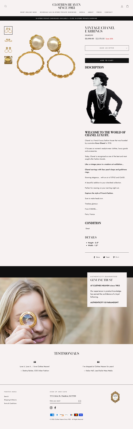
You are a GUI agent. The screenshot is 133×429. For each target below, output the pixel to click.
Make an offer (107, 48)
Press (99, 12)
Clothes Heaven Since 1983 (66, 6)
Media (82, 12)
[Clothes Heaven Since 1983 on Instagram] (51, 407)
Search (6, 396)
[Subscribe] (79, 401)
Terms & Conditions (10, 403)
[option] (66, 18)
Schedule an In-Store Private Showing (58, 12)
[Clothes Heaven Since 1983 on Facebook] (55, 407)
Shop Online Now (28, 12)
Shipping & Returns (10, 400)
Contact (109, 12)
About (91, 12)
